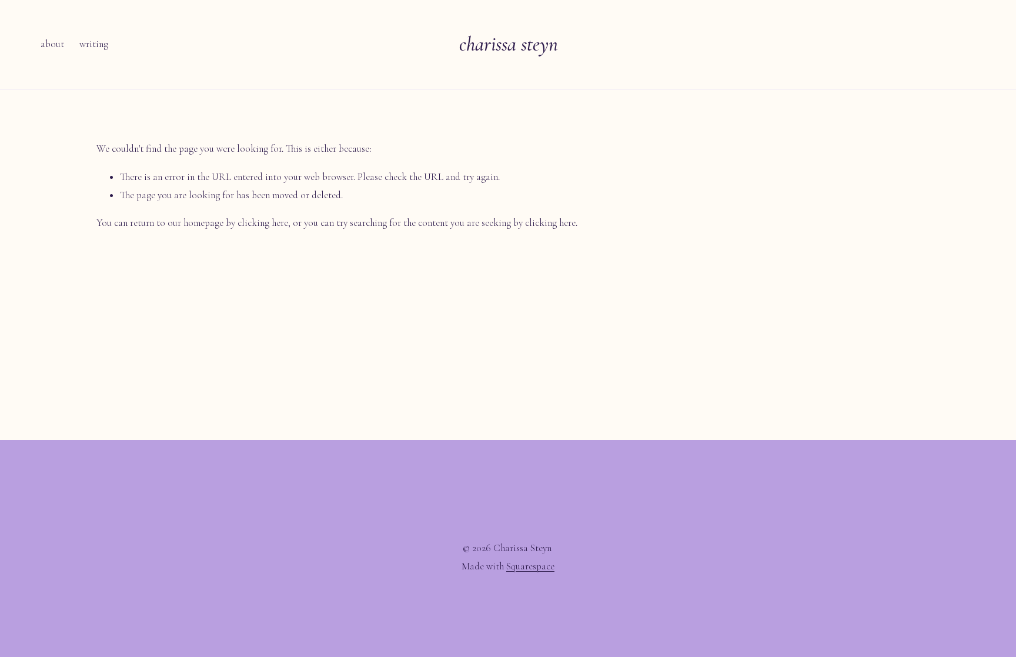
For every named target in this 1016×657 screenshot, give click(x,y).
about (52, 44)
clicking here (263, 222)
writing (93, 44)
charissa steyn (508, 44)
